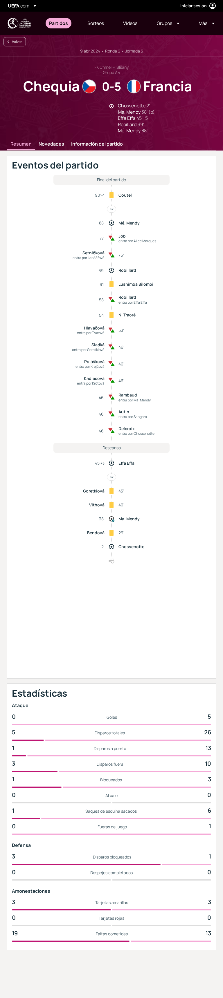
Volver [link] (17, 41)
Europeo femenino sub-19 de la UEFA (19, 23)
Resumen (21, 144)
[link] (58, 23)
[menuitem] (61, 23)
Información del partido (97, 144)
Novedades (51, 144)
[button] (168, 23)
